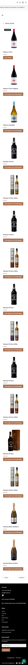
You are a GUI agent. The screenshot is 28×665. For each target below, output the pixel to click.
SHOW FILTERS (9, 23)
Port (3, 620)
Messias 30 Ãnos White (10, 344)
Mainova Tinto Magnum (10, 88)
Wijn (3, 615)
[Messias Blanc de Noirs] (14, 550)
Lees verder (8, 57)
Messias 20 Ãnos (8, 234)
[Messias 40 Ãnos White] (14, 404)
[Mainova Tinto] (14, 38)
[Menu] (25, 2)
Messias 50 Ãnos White (10, 490)
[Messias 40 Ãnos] (14, 367)
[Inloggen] (20, 2)
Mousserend (5, 617)
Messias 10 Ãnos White (10, 198)
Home (1, 7)
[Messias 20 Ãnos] (14, 221)
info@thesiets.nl (6, 592)
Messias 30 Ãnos (8, 307)
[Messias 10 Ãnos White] (14, 185)
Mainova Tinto (7, 52)
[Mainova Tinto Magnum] (14, 75)
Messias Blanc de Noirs (10, 563)
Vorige (6, 577)
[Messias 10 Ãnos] (14, 148)
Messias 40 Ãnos (8, 380)
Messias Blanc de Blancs (11, 527)
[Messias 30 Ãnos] (14, 294)
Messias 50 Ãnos (8, 454)
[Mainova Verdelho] (14, 112)
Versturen (6, 650)
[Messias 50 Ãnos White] (14, 477)
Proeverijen (5, 622)
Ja (18, 7)
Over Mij (4, 613)
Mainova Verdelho (9, 125)
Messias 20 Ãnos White (10, 271)
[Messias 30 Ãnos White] (14, 331)
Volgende (21, 577)
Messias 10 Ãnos (8, 161)
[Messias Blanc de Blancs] (14, 513)
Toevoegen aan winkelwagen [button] (13, 94)
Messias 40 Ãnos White (10, 417)
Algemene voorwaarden (8, 630)
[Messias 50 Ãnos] (14, 440)
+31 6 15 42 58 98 (6, 590)
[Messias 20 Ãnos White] (14, 258)
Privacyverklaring (6, 632)
